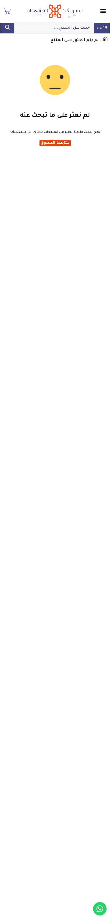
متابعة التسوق (55, 143)
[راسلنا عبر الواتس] (100, 909)
